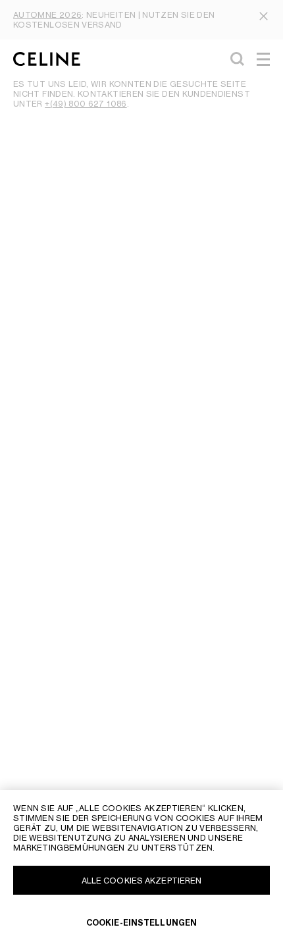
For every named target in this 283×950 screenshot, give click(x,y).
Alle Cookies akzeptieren (142, 880)
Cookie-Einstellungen (141, 923)
